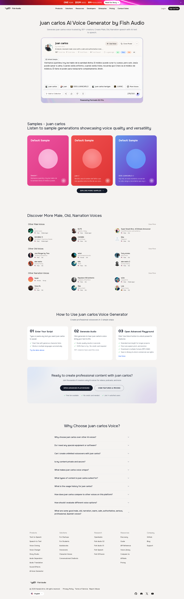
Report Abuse (94, 589)
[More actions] (137, 44)
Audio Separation (36, 558)
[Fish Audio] (7, 8)
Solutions (69, 8)
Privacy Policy (68, 589)
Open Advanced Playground (76, 388)
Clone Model (127, 44)
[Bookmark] (83, 94)
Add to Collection (54, 94)
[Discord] (141, 594)
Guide (123, 541)
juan (76, 176)
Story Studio (34, 554)
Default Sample (53, 59)
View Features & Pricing (109, 388)
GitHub (149, 537)
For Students (64, 541)
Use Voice (112, 44)
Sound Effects (35, 567)
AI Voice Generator (36, 571)
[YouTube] (152, 594)
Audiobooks (63, 546)
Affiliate (123, 558)
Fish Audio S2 (99, 541)
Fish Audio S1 (99, 546)
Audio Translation (36, 563)
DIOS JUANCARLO (125, 176)
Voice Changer (35, 550)
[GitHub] (136, 594)
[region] (83, 86)
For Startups (64, 537)
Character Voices (65, 554)
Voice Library (125, 550)
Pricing (112, 8)
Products (59, 8)
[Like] (71, 94)
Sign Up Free (173, 8)
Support (150, 546)
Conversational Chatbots (68, 558)
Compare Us (125, 554)
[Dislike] (77, 94)
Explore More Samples (90, 191)
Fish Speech (98, 550)
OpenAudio (98, 537)
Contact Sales (123, 8)
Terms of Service (81, 589)
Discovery (124, 537)
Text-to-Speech (35, 537)
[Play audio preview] (63, 180)
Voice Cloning (35, 546)
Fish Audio (16, 8)
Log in (163, 8)
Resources (80, 8)
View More (152, 224)
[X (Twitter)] (147, 594)
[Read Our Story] (92, 2)
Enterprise (102, 8)
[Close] (180, 2)
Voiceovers (63, 550)
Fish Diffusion (99, 554)
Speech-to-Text (35, 541)
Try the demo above (37, 350)
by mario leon (60, 46)
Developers (91, 8)
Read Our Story (111, 3)
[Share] (65, 94)
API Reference (126, 546)
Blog (148, 541)
